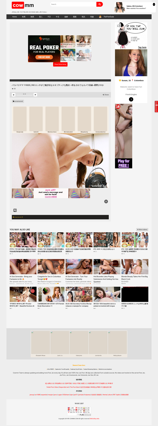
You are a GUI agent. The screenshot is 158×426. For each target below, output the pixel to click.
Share (106, 95)
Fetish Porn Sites (52, 387)
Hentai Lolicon (107, 395)
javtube (81, 395)
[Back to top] (151, 419)
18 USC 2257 (79, 403)
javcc (55, 395)
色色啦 (93, 395)
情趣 (92, 17)
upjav (60, 395)
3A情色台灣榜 (95, 387)
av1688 (37, 395)
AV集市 (110, 383)
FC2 (49, 17)
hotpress (87, 395)
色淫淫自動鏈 (85, 387)
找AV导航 (68, 383)
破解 (66, 17)
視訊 (83, 17)
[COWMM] (23, 5)
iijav (71, 395)
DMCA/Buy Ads (94, 418)
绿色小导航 (76, 383)
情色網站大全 (59, 383)
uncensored (19, 101)
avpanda (44, 395)
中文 (57, 17)
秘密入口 (84, 383)
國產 (75, 17)
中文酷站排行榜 (106, 387)
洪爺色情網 (124, 395)
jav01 (75, 395)
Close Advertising (60, 64)
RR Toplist (116, 395)
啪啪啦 (99, 395)
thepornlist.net (64, 387)
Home (14, 17)
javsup (32, 395)
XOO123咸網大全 (101, 383)
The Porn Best (75, 387)
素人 (41, 17)
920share (66, 395)
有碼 (23, 17)
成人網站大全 (49, 383)
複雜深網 (91, 383)
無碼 (32, 17)
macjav (50, 395)
